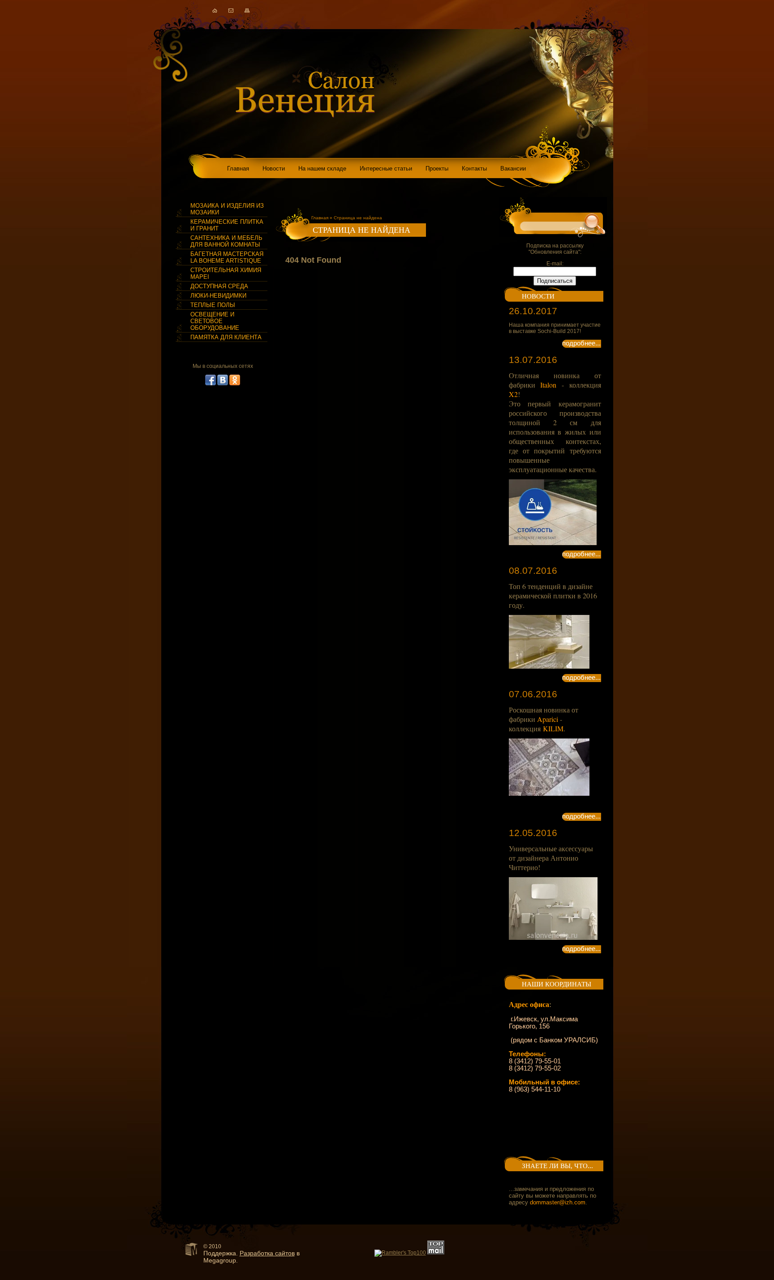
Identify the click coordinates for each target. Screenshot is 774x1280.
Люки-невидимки (218, 295)
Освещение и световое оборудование (214, 321)
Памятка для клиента (226, 337)
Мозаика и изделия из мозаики (227, 209)
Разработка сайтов (267, 1253)
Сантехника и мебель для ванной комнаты (226, 241)
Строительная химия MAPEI (225, 273)
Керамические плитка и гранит (226, 225)
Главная (319, 217)
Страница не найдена (358, 217)
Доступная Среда (219, 286)
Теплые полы (212, 305)
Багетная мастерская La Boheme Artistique (226, 257)
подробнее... (581, 343)
